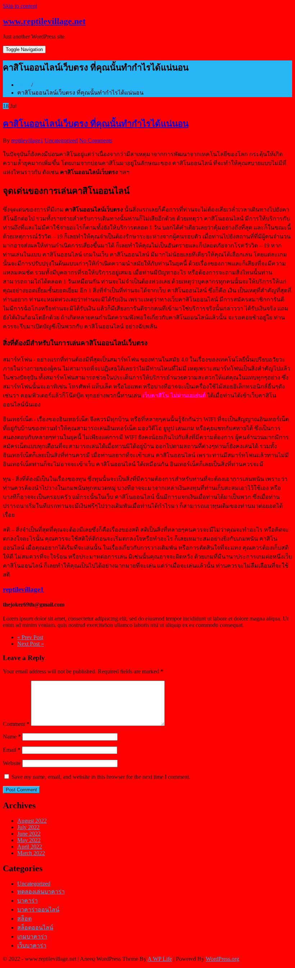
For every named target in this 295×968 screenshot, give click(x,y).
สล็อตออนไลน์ (35, 927)
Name (12, 736)
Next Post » (30, 644)
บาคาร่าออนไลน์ (38, 909)
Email (12, 750)
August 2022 (32, 821)
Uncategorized (61, 140)
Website (12, 763)
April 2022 (29, 847)
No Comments (95, 140)
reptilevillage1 (27, 140)
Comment (16, 724)
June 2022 (29, 834)
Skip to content (20, 6)
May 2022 (29, 840)
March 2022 (31, 853)
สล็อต (24, 918)
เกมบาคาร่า (32, 936)
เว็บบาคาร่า (31, 945)
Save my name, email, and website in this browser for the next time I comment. (101, 777)
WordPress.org (222, 959)
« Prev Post (30, 637)
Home (24, 85)
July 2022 (28, 827)
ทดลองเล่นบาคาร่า (41, 892)
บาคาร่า (27, 900)
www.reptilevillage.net (44, 21)
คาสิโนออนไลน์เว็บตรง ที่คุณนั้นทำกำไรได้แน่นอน (96, 123)
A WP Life (160, 959)
